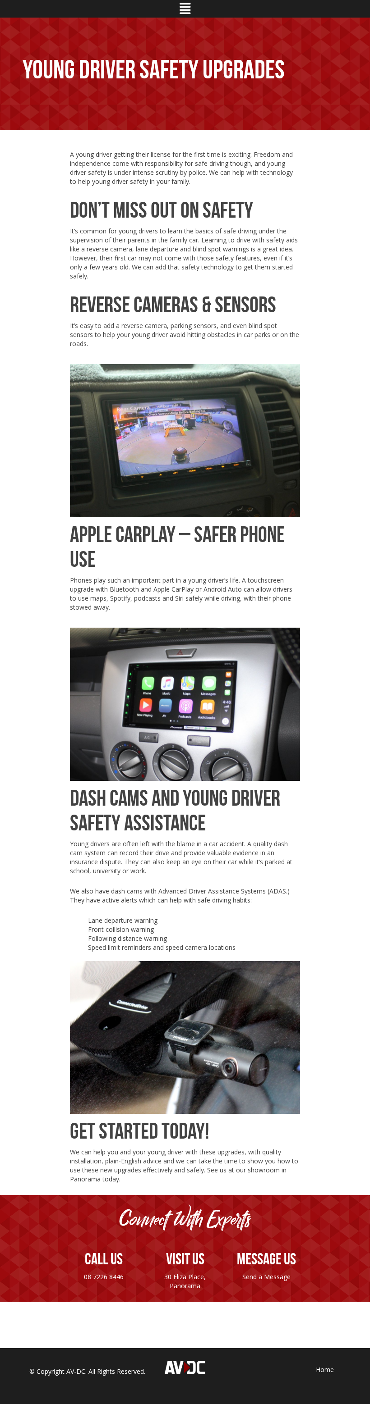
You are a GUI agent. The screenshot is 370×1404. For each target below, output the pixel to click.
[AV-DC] (185, 1367)
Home (325, 1369)
